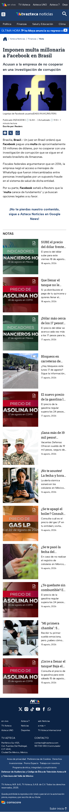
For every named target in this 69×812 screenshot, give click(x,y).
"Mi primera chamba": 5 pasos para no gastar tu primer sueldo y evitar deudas (53, 625)
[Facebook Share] (5, 133)
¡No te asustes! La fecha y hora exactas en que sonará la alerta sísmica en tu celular (52, 473)
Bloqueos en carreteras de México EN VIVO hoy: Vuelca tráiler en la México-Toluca (53, 359)
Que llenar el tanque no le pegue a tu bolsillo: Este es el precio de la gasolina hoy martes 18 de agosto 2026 (52, 282)
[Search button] (65, 14)
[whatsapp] (49, 710)
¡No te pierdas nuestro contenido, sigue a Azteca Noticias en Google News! (34, 214)
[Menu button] (4, 14)
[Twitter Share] (10, 133)
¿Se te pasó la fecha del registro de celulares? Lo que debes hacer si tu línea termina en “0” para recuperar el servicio (53, 549)
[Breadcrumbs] (6, 39)
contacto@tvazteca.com (46, 743)
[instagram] (26, 710)
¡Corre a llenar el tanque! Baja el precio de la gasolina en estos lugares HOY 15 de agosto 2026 (53, 664)
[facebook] (44, 710)
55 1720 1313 (40, 746)
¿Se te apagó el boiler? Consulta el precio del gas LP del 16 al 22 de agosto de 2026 (53, 511)
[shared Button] (18, 133)
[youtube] (38, 710)
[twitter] (20, 710)
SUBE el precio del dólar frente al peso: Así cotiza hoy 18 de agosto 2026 (52, 244)
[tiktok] (32, 710)
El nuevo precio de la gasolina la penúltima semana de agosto (53, 397)
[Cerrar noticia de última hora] (65, 30)
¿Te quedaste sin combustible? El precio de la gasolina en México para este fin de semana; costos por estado (53, 587)
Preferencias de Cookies (39, 759)
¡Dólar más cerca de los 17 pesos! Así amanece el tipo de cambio (53, 320)
